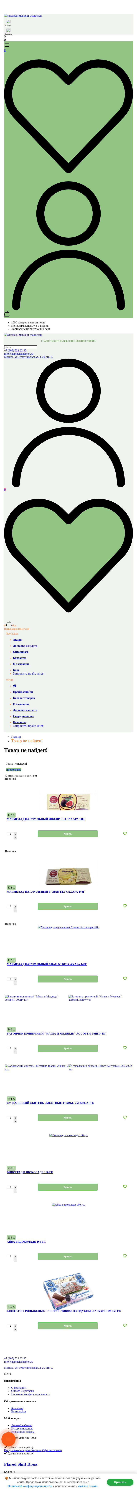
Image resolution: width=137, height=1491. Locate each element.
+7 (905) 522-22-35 (15, 350)
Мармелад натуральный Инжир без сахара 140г (46, 819)
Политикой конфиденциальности (30, 1486)
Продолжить (13, 769)
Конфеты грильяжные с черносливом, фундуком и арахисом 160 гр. (64, 1311)
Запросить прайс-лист (28, 673)
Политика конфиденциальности (30, 1394)
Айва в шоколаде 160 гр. (26, 1241)
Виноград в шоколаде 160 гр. (30, 1172)
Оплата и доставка (22, 1390)
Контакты (17, 1408)
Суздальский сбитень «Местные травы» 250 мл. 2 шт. (50, 1102)
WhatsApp (8, 25)
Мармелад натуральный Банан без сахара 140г (46, 891)
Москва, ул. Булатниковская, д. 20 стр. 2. (28, 356)
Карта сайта (18, 1411)
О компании (18, 1387)
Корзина (36, 1450)
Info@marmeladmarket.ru (18, 353)
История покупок (22, 1428)
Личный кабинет (21, 1425)
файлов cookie (87, 1486)
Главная (16, 736)
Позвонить (8, 34)
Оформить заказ (52, 1450)
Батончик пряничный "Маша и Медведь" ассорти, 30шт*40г (56, 1033)
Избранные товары (22, 1431)
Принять (120, 1482)
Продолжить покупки (17, 1450)
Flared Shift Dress (20, 1464)
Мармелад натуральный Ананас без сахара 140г (47, 964)
